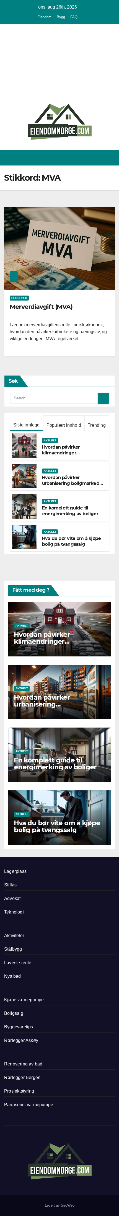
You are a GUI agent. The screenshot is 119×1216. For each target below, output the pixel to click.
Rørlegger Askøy (21, 1040)
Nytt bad (12, 976)
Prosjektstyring (19, 1091)
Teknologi (14, 912)
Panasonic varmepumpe (28, 1104)
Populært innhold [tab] (63, 425)
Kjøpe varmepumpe (24, 999)
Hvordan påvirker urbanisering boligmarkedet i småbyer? (73, 483)
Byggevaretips (18, 1026)
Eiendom (44, 17)
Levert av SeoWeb (59, 1205)
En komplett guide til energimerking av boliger (70, 510)
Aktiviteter (14, 935)
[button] (90, 157)
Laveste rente (18, 962)
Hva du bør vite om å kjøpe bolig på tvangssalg (71, 541)
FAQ (73, 17)
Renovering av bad (23, 1064)
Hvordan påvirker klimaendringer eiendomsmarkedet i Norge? (65, 455)
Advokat (12, 898)
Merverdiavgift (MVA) (41, 307)
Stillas (10, 885)
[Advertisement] (59, 64)
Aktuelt (50, 440)
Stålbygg (13, 949)
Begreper (19, 297)
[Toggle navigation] (110, 158)
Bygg (61, 17)
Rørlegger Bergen (22, 1077)
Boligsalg (13, 1013)
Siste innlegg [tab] (26, 425)
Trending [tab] (97, 425)
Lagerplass (15, 871)
